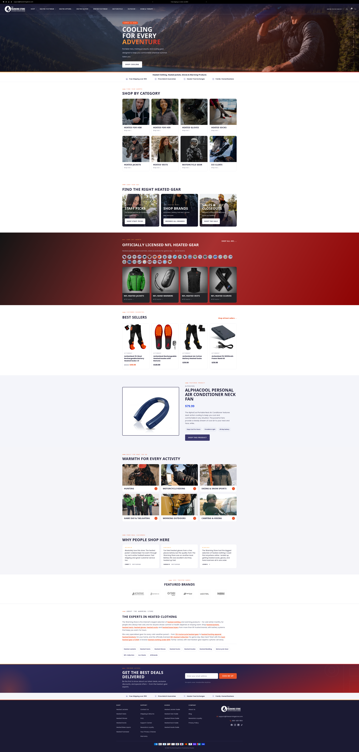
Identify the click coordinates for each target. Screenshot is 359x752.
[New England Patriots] (230, 257)
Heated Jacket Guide (172, 709)
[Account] (347, 9)
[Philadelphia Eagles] (139, 262)
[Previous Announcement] (152, 2)
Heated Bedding (206, 649)
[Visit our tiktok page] (11, 2)
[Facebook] (232, 725)
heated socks (152, 627)
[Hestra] (204, 594)
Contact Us (144, 709)
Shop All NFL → (229, 241)
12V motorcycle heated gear (187, 634)
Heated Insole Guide (171, 727)
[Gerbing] (154, 594)
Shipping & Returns (147, 714)
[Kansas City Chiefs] (200, 257)
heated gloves (140, 627)
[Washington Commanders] (170, 262)
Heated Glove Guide (171, 718)
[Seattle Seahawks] (155, 262)
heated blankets (129, 637)
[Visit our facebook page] (3, 2)
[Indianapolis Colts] (190, 257)
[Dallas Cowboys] (165, 257)
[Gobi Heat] (171, 594)
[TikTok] (242, 725)
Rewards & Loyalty (147, 727)
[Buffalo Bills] (139, 257)
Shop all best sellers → (227, 318)
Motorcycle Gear (222, 649)
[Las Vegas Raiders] (205, 257)
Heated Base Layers (123, 727)
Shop (33, 9)
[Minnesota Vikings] (225, 257)
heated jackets (212, 625)
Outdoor (131, 9)
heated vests (127, 627)
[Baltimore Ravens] (134, 257)
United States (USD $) (334, 9)
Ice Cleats (142, 655)
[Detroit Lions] (175, 257)
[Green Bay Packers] (180, 257)
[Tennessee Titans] (165, 262)
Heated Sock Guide (171, 723)
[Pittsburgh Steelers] (144, 262)
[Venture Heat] (188, 594)
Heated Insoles (189, 649)
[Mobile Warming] (221, 594)
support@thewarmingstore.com (23, 2)
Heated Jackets (130, 649)
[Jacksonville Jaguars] (195, 257)
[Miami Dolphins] (220, 257)
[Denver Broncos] (170, 257)
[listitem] (179, 2)
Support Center (146, 723)
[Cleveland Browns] (160, 257)
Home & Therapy (146, 9)
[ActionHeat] (138, 594)
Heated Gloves (82, 9)
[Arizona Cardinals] (124, 257)
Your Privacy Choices (148, 732)
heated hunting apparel (211, 634)
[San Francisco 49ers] (150, 262)
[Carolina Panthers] (144, 257)
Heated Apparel (65, 9)
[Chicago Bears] (150, 257)
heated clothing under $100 (159, 640)
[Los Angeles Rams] (215, 257)
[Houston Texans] (185, 257)
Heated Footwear (47, 9)
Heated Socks (175, 649)
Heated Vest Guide (171, 714)
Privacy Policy (194, 723)
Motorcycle (117, 9)
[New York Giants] (129, 262)
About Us (192, 709)
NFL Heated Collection (179, 637)
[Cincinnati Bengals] (155, 257)
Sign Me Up (228, 676)
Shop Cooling (132, 64)
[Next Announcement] (206, 2)
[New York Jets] (134, 262)
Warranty (144, 736)
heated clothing (174, 622)
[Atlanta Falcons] (129, 257)
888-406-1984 (237, 721)
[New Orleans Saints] (124, 262)
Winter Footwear (100, 9)
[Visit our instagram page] (6, 2)
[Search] (355, 9)
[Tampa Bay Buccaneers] (160, 262)
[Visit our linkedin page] (8, 2)
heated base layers (170, 627)
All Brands (154, 655)
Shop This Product (197, 438)
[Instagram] (235, 725)
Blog (190, 714)
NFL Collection (129, 655)
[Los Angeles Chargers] (210, 257)
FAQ (142, 718)
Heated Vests (145, 649)
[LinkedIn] (238, 725)
